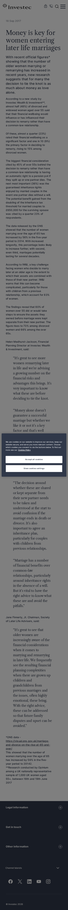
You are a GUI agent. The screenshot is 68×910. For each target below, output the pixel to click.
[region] (34, 455)
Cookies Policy (24, 450)
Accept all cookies (34, 459)
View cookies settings (34, 468)
